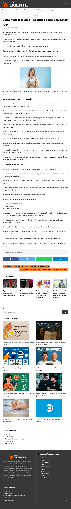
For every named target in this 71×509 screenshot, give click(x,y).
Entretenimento (45, 467)
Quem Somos (9, 441)
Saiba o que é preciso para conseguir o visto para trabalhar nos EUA (37, 239)
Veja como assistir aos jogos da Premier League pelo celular (9, 293)
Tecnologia (44, 478)
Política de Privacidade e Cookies (15, 439)
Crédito (43, 460)
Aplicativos (44, 458)
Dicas (42, 464)
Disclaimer (8, 434)
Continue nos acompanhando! (15, 252)
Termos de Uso (9, 443)
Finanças (43, 471)
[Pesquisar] (65, 312)
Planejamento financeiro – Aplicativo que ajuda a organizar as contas (43, 269)
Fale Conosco (9, 437)
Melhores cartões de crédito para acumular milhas (26, 293)
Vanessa (14, 27)
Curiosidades (45, 462)
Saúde (43, 476)
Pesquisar (6, 309)
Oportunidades (45, 473)
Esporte (43, 469)
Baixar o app (9, 206)
